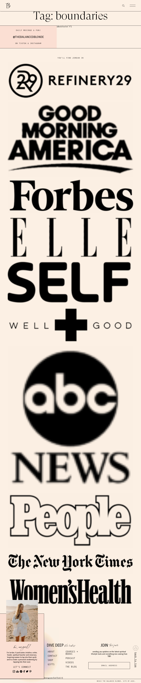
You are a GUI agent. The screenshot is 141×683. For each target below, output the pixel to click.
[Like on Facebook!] (24, 671)
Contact (52, 655)
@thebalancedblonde (28, 37)
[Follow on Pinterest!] (30, 671)
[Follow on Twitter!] (27, 671)
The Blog (71, 666)
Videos (70, 662)
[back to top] (135, 648)
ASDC (133, 681)
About (51, 651)
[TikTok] (21, 671)
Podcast (70, 658)
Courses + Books (72, 652)
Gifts (51, 664)
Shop (50, 660)
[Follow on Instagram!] (14, 671)
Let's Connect (22, 667)
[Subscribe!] (17, 671)
